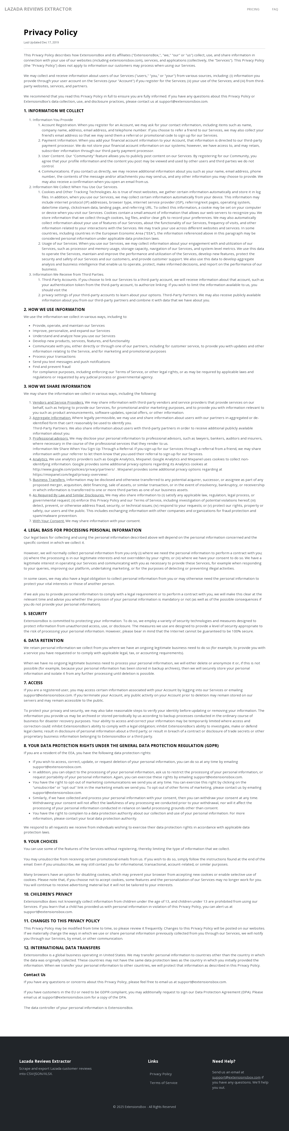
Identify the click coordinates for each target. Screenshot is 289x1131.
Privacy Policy (161, 1074)
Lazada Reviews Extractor (38, 9)
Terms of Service (163, 1082)
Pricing (253, 9)
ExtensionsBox (135, 1107)
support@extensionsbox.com (236, 1077)
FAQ (275, 9)
